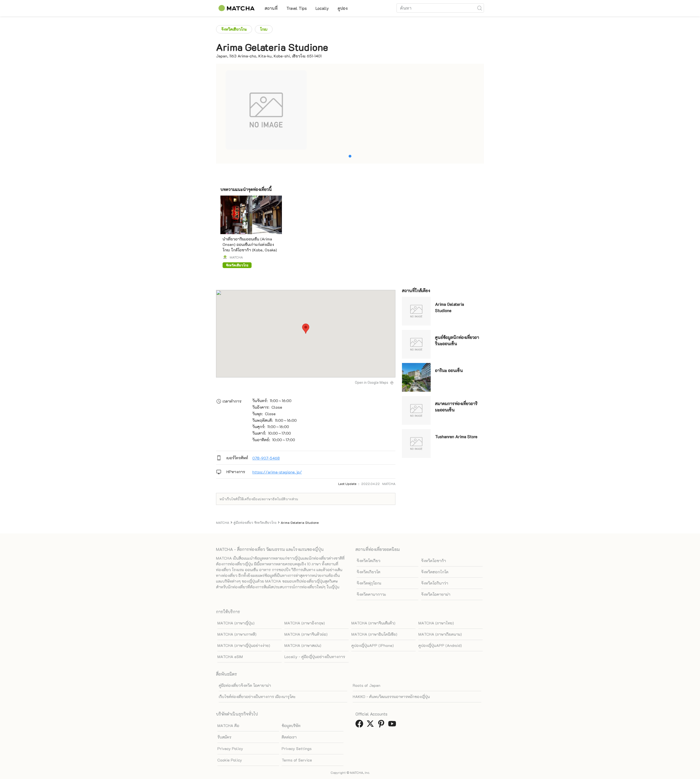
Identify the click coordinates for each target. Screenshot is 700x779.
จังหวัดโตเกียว (368, 560)
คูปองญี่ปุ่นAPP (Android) (440, 645)
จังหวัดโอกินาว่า (434, 583)
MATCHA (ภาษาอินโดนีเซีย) (374, 634)
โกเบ (263, 29)
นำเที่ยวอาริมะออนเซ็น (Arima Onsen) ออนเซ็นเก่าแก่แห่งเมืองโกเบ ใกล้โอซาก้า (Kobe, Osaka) (250, 244)
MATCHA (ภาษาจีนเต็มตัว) (373, 623)
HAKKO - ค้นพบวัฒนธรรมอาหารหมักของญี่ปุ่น (391, 696)
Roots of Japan (366, 685)
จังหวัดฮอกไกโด (434, 571)
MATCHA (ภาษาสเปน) (302, 645)
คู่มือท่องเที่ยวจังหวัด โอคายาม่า (245, 685)
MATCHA (236, 257)
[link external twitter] (371, 725)
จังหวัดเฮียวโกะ (234, 29)
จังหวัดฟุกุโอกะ (369, 583)
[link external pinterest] (382, 725)
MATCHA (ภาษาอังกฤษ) (304, 623)
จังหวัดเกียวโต (368, 571)
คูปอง (343, 8)
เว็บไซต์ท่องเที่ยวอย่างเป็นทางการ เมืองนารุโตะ (257, 696)
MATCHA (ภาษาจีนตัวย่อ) (306, 634)
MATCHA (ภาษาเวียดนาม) (440, 634)
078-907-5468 (266, 458)
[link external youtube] (393, 725)
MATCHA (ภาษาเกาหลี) (236, 634)
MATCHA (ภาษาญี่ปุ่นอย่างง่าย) (243, 645)
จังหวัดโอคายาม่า (435, 594)
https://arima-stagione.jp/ (277, 472)
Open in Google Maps (371, 382)
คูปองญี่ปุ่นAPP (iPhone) (372, 645)
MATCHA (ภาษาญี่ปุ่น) (236, 623)
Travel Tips (296, 8)
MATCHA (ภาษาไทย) (436, 623)
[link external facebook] (360, 725)
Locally (322, 8)
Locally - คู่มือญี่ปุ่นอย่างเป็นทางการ (314, 656)
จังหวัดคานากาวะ (371, 594)
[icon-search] (480, 8)
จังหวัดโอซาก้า (433, 560)
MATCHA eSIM (230, 656)
